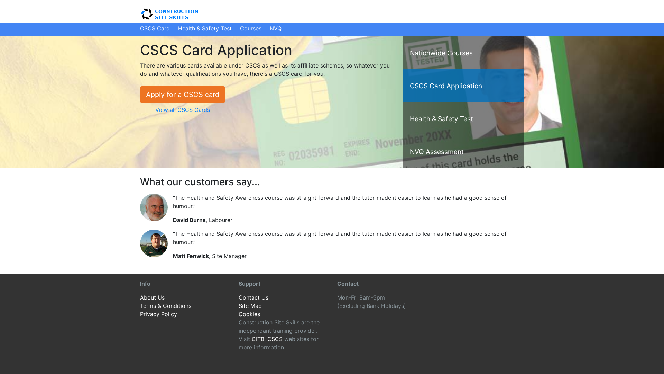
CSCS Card (155, 28)
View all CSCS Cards (182, 109)
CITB (258, 339)
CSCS (275, 339)
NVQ (276, 28)
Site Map (250, 305)
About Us (152, 297)
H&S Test (205, 28)
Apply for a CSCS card (182, 94)
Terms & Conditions (165, 305)
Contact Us (253, 297)
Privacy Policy (158, 314)
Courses (250, 28)
